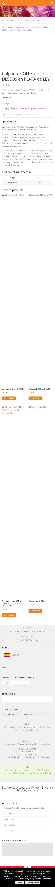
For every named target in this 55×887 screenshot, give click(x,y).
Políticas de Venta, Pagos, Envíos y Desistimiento (24, 808)
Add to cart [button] (9, 398)
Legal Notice (9, 813)
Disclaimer (8, 830)
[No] (52, 877)
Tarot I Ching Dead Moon (27, 754)
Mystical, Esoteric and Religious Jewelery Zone (23, 20)
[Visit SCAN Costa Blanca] (27, 767)
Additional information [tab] (27, 115)
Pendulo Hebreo (27, 751)
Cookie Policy (9, 819)
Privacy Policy (9, 825)
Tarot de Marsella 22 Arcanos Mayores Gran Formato (28, 757)
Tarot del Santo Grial (27, 748)
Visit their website (17, 773)
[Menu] (52, 3)
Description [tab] (10, 115)
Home (4, 27)
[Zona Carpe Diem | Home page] (4, 3)
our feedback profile (34, 727)
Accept (19, 883)
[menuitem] (7, 655)
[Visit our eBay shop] (27, 724)
